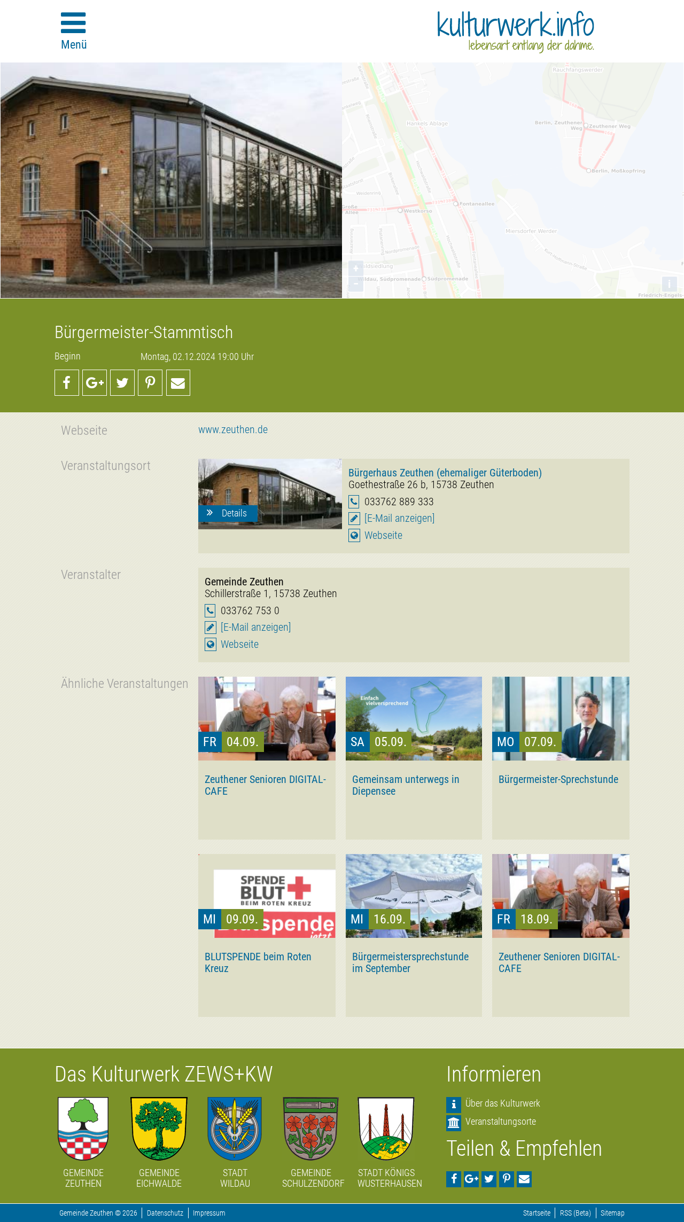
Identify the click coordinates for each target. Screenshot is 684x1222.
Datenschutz (165, 1213)
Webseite (383, 535)
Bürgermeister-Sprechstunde (558, 779)
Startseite (536, 1213)
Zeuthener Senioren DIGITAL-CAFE (265, 785)
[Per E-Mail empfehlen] (178, 382)
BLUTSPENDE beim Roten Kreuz (258, 962)
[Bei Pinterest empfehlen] (150, 382)
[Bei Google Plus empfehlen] (94, 382)
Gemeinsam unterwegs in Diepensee (406, 785)
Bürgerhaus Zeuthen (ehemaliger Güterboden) (445, 473)
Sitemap (613, 1213)
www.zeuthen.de (233, 430)
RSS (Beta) (575, 1213)
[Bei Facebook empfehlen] (67, 382)
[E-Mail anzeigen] (399, 518)
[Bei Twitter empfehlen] (122, 382)
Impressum (209, 1213)
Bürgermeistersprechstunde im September (410, 962)
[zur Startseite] (516, 32)
